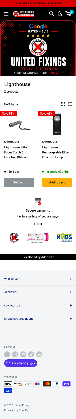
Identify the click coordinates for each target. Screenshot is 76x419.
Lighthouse (12, 141)
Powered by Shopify (16, 410)
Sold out (19, 182)
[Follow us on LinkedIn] (39, 354)
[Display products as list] (70, 104)
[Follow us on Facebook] (7, 354)
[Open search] (51, 13)
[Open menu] (6, 14)
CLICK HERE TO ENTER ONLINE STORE (38, 3)
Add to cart (57, 182)
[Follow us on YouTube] (23, 354)
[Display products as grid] (63, 104)
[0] (68, 13)
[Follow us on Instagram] (15, 354)
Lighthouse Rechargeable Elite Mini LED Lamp (55, 152)
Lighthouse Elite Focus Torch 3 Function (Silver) (15, 152)
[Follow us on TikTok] (31, 354)
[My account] (60, 13)
